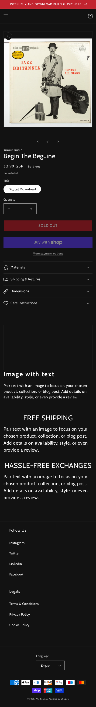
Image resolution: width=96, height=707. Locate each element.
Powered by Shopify (59, 699)
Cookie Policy (19, 625)
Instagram (16, 543)
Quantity (9, 199)
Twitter (14, 553)
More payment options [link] (48, 253)
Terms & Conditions (24, 604)
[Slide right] (58, 141)
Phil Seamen (42, 699)
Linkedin (15, 564)
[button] (6, 16)
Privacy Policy (19, 614)
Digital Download (22, 189)
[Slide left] (38, 141)
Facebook (16, 574)
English (46, 665)
